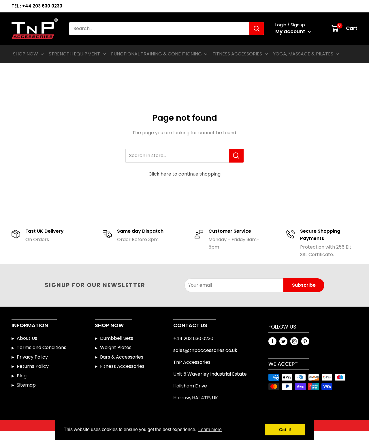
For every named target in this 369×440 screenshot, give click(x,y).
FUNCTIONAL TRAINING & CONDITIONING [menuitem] (156, 54)
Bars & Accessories (121, 357)
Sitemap (26, 385)
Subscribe (304, 285)
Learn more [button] (210, 429)
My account (290, 31)
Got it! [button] (285, 429)
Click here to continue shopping (184, 174)
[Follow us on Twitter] (283, 341)
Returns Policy (33, 366)
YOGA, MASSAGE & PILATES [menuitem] (303, 54)
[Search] (256, 28)
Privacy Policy (32, 357)
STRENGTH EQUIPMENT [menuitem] (74, 54)
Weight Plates (115, 347)
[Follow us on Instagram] (294, 341)
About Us (27, 338)
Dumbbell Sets (116, 338)
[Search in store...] (236, 156)
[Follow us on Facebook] (272, 341)
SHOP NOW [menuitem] (25, 54)
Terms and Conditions (41, 347)
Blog (22, 375)
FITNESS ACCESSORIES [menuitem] (237, 54)
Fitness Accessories (122, 366)
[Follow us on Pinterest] (305, 341)
